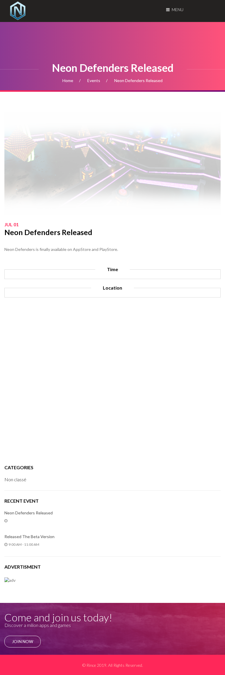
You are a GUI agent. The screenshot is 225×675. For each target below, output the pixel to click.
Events (93, 80)
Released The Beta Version (29, 536)
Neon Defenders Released (28, 512)
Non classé (15, 479)
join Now (22, 641)
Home (67, 80)
